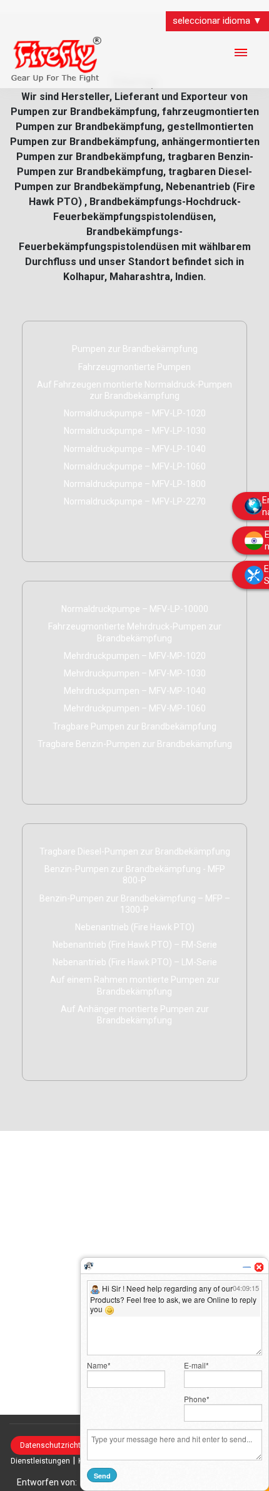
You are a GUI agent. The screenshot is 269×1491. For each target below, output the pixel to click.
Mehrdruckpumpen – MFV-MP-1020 (135, 656)
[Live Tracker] (89, 1265)
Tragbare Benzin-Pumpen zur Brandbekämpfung (135, 744)
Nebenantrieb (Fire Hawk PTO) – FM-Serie (135, 945)
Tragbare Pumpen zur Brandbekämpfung (134, 726)
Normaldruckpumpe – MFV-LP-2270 (135, 501)
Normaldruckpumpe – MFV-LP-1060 (135, 466)
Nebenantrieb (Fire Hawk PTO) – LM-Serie (135, 962)
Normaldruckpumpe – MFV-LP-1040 (135, 449)
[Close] (259, 1267)
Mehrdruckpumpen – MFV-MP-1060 (135, 708)
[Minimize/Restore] (246, 1267)
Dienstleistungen (40, 1461)
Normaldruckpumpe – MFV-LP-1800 (135, 484)
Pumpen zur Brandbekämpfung (135, 349)
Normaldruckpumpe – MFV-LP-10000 (134, 609)
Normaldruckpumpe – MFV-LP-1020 (135, 413)
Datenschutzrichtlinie (57, 1445)
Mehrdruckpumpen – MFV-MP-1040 (135, 691)
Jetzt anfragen (74, 526)
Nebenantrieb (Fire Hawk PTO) (135, 927)
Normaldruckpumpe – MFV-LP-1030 (135, 431)
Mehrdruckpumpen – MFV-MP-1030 (135, 673)
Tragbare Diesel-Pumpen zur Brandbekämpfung (134, 851)
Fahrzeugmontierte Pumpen (134, 367)
